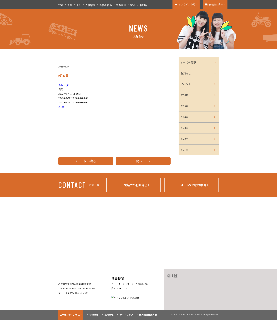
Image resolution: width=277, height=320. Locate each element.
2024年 (184, 117)
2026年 (184, 95)
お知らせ (186, 73)
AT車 (61, 107)
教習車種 (121, 5)
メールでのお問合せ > (194, 185)
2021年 (184, 150)
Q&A (133, 5)
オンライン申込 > (188, 4)
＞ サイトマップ (125, 315)
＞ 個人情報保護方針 (146, 315)
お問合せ (145, 5)
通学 (69, 5)
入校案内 (90, 5)
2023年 (184, 128)
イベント (186, 84)
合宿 (78, 5)
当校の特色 (105, 5)
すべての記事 (188, 62)
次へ (139, 161)
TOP (60, 5)
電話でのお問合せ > (137, 185)
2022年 (184, 138)
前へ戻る (90, 161)
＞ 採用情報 (107, 315)
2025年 (184, 106)
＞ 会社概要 (92, 315)
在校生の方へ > (217, 4)
